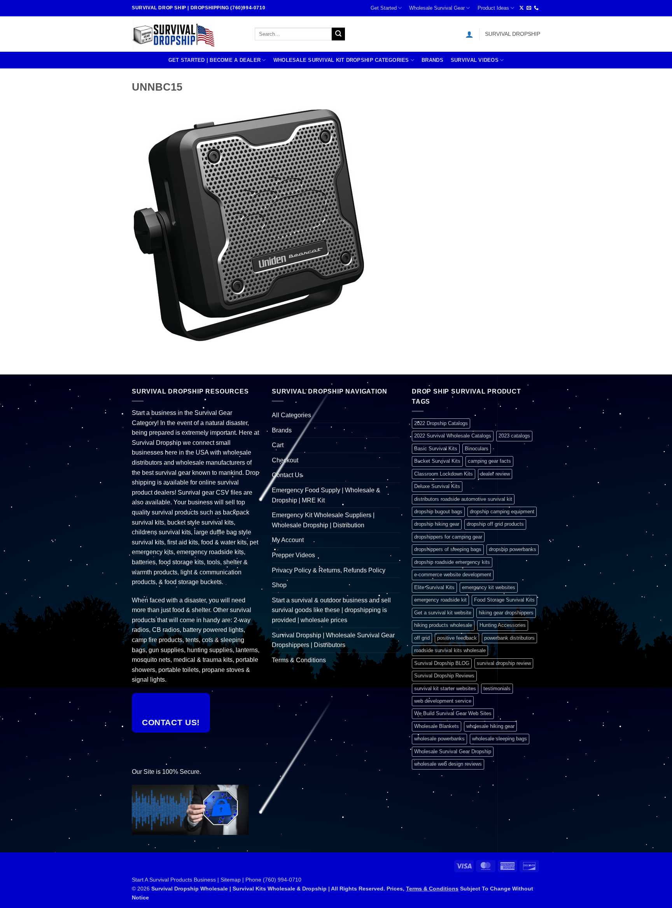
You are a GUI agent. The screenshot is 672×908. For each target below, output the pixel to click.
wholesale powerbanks (439, 739)
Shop (279, 585)
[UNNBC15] (248, 224)
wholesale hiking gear (490, 726)
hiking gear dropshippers (506, 613)
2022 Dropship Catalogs (441, 423)
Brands (432, 60)
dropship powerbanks (512, 549)
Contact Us (287, 475)
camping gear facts (489, 461)
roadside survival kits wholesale (450, 650)
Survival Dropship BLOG (441, 663)
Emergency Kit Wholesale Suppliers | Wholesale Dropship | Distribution (323, 520)
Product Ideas (493, 8)
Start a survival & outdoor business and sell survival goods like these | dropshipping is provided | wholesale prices (331, 610)
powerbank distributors (509, 638)
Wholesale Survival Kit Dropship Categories (341, 60)
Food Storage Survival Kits (504, 600)
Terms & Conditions (299, 660)
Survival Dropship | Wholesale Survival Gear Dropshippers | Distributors (333, 640)
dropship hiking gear (436, 524)
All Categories (291, 415)
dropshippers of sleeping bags (447, 549)
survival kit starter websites (445, 688)
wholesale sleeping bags (499, 739)
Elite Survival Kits (434, 587)
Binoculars (476, 448)
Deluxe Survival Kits (437, 486)
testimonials (497, 688)
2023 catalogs (514, 436)
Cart (278, 445)
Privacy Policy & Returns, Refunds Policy (328, 570)
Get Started (384, 8)
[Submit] (338, 34)
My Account (288, 540)
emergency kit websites (488, 587)
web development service (442, 701)
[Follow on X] (521, 8)
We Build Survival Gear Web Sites (453, 713)
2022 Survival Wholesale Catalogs (452, 436)
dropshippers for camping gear (448, 537)
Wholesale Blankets (436, 726)
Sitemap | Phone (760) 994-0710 (260, 880)
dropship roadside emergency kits (452, 562)
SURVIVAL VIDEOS (475, 60)
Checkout (285, 460)
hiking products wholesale (443, 625)
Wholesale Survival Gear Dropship (452, 751)
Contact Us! (171, 722)
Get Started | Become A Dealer (214, 60)
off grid (422, 638)
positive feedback (457, 638)
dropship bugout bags (438, 511)
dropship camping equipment (502, 511)
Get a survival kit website (442, 613)
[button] (469, 34)
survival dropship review (504, 663)
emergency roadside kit (440, 600)
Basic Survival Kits (435, 448)
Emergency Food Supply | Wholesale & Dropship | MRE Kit (326, 495)
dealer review (495, 474)
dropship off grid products (495, 524)
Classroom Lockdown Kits (443, 474)
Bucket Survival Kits (437, 461)
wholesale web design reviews (448, 764)
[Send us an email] (529, 8)
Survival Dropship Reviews (444, 676)
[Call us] (536, 8)
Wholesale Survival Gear (437, 8)
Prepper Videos (293, 555)
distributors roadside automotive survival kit (463, 499)
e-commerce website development (452, 574)
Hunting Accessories (503, 625)
